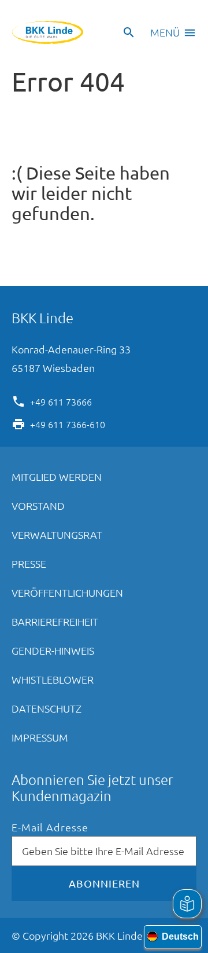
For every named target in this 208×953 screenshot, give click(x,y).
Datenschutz (46, 708)
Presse (29, 563)
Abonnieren (104, 883)
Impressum (40, 737)
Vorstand (38, 505)
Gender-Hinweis (53, 650)
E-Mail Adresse (50, 827)
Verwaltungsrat (57, 534)
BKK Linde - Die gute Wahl (48, 32)
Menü (165, 32)
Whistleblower (53, 679)
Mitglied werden (57, 476)
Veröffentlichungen (67, 592)
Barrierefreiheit (55, 621)
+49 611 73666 (61, 401)
